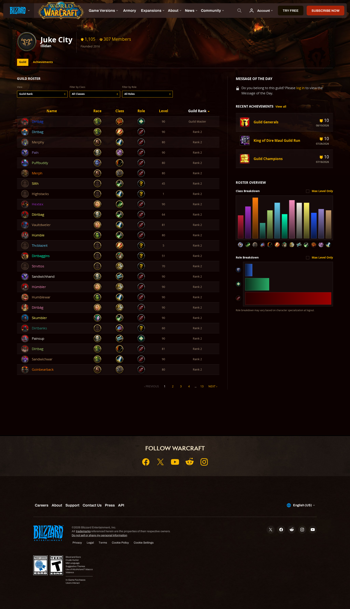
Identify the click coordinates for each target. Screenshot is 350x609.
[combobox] (42, 94)
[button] (42, 94)
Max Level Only (322, 191)
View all (280, 107)
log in (300, 87)
